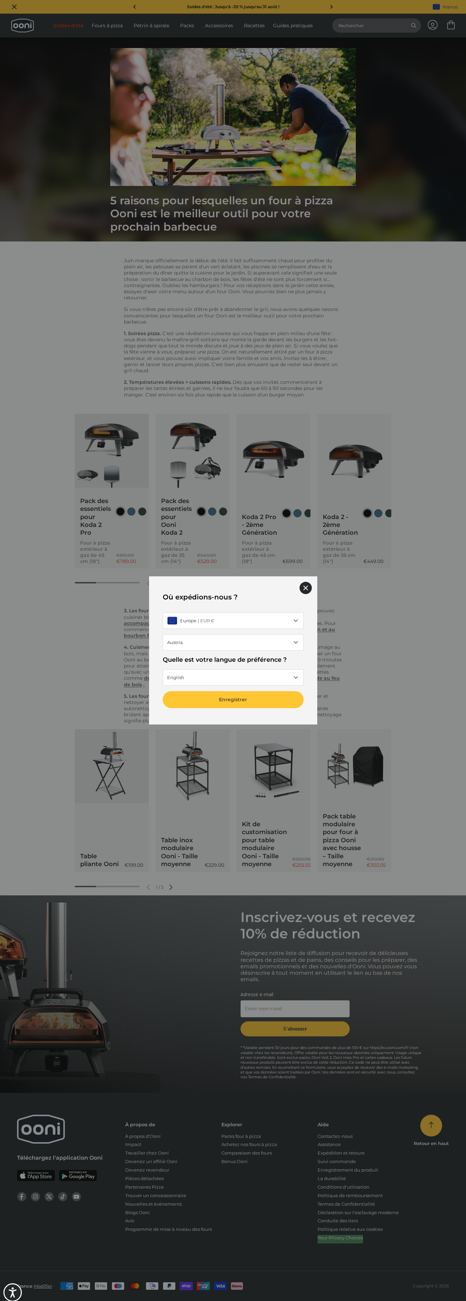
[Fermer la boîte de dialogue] (306, 588)
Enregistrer (233, 700)
